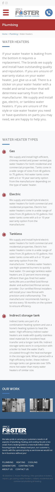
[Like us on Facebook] (3, 3)
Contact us (22, 469)
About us (7, 469)
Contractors (26, 465)
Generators (9, 465)
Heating (20, 462)
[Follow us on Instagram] (6, 3)
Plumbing (14, 34)
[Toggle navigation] (5, 12)
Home (4, 34)
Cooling (32, 462)
